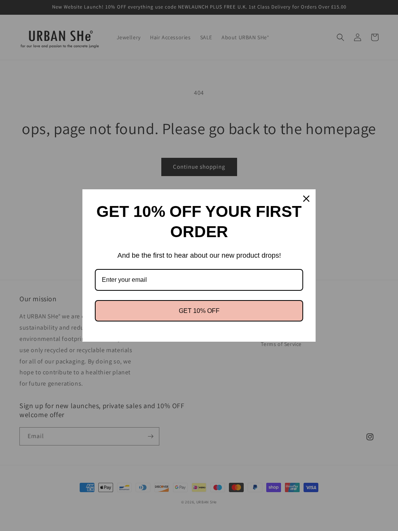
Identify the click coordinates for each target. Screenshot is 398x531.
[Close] (306, 198)
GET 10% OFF (199, 310)
